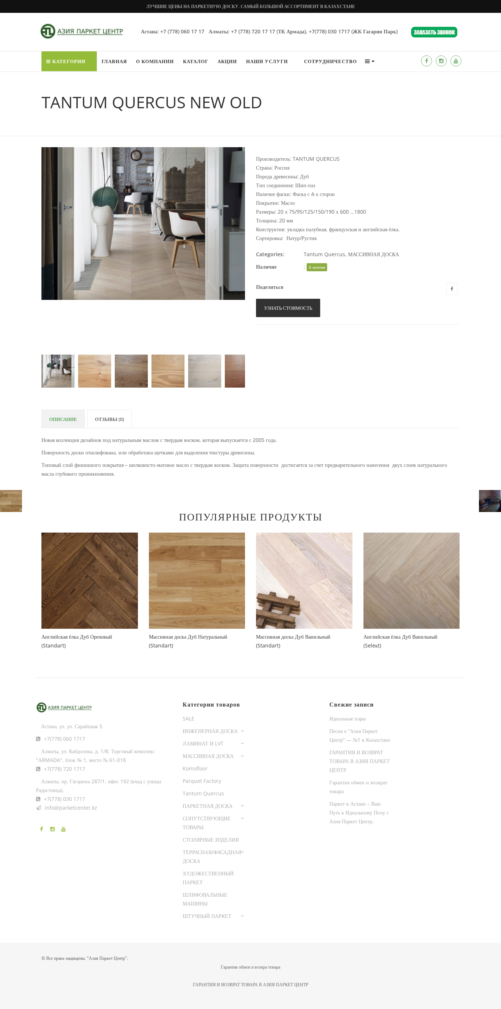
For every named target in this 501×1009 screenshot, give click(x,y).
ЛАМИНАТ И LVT (203, 743)
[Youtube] (455, 60)
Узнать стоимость (288, 308)
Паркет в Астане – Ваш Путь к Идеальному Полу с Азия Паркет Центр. (359, 812)
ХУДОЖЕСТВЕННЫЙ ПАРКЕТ (208, 878)
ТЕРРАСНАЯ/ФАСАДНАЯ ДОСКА (212, 856)
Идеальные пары (347, 718)
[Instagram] (441, 60)
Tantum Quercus (324, 254)
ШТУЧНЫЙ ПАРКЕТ (207, 915)
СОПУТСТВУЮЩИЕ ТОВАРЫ (207, 823)
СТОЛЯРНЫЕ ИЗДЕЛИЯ (211, 839)
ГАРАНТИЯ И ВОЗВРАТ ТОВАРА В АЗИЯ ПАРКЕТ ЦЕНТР (359, 761)
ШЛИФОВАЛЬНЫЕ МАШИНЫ (205, 899)
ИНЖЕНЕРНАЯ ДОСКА (210, 730)
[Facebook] (426, 60)
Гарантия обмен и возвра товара (250, 967)
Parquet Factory (202, 780)
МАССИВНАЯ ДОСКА (373, 254)
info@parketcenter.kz (71, 807)
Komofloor (195, 768)
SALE (188, 718)
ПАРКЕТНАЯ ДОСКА (208, 805)
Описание (63, 419)
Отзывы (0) (109, 419)
